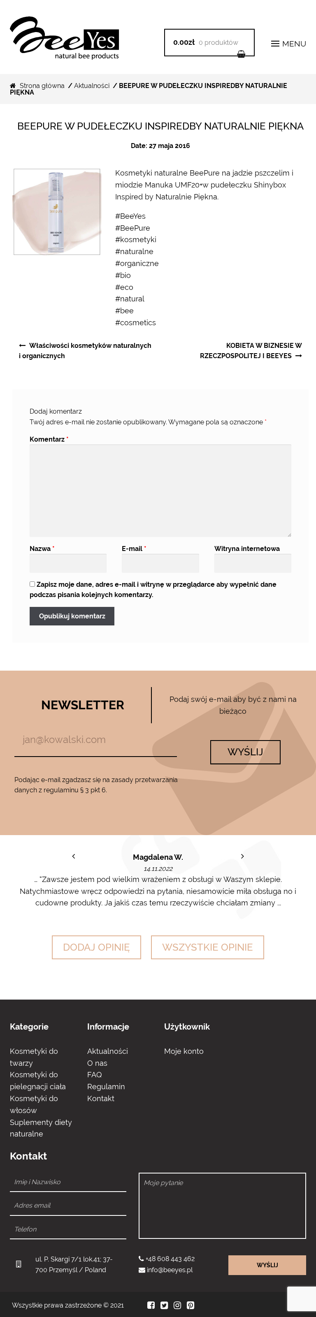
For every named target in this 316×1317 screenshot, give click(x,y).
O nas (97, 1063)
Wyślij (245, 752)
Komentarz (49, 439)
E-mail (134, 549)
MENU (293, 43)
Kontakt (100, 1098)
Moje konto (184, 1051)
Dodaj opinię (96, 947)
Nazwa (42, 549)
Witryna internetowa (247, 549)
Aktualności (91, 86)
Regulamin (106, 1086)
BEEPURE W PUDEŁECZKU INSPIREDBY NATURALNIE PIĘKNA (160, 126)
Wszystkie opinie (207, 947)
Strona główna (42, 86)
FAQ (94, 1074)
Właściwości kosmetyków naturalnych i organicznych (85, 351)
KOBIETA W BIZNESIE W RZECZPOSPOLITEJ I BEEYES (251, 351)
